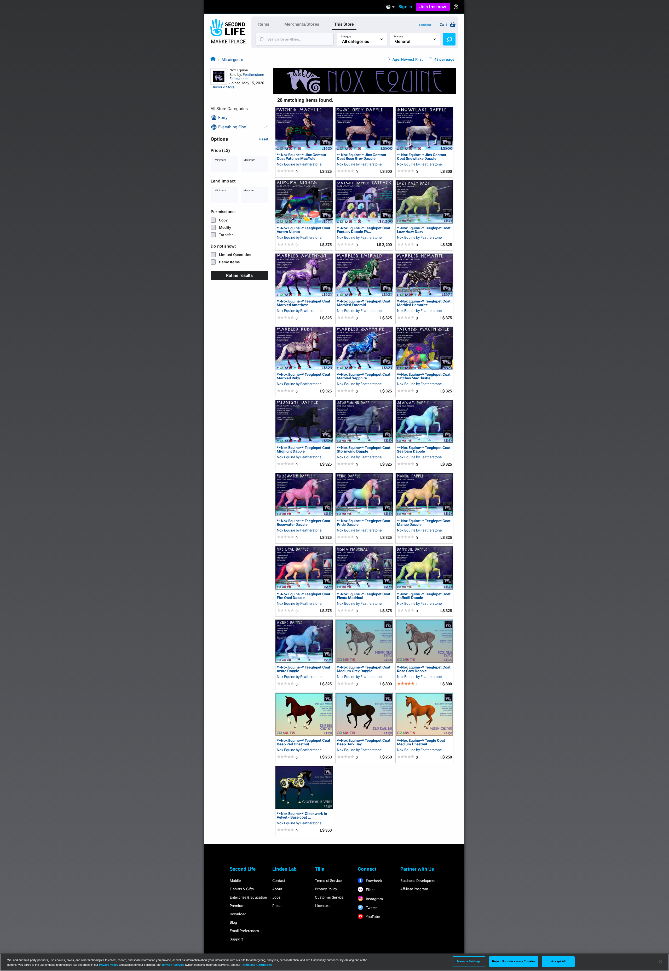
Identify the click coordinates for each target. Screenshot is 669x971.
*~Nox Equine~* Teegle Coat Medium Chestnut (421, 742)
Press (276, 906)
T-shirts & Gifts (242, 889)
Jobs (276, 897)
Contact (278, 880)
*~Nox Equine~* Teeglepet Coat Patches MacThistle (424, 376)
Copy (223, 220)
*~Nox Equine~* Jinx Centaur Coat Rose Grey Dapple (361, 156)
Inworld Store (223, 87)
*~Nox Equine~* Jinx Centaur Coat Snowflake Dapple (421, 156)
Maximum (249, 159)
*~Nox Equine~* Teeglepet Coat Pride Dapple (363, 522)
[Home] (213, 59)
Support (236, 939)
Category (346, 36)
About (277, 889)
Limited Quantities (235, 255)
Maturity (398, 36)
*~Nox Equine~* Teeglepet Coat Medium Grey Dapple (363, 668)
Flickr (370, 890)
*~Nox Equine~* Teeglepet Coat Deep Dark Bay (363, 742)
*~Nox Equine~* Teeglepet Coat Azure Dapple (303, 668)
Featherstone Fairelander (246, 76)
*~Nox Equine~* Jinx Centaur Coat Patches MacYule (301, 156)
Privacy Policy (326, 889)
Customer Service (329, 897)
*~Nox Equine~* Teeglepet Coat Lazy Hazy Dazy (424, 229)
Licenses (322, 906)
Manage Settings (469, 961)
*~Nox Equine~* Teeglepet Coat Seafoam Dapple (424, 449)
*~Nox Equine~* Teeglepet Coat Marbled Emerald (363, 302)
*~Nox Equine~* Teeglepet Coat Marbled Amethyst (303, 302)
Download (238, 914)
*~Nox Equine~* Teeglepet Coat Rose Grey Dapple (424, 668)
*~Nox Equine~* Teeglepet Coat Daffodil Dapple (424, 595)
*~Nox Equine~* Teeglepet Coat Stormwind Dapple (363, 449)
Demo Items (229, 262)
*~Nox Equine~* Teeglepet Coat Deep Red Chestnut (303, 742)
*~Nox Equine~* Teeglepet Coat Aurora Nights (303, 229)
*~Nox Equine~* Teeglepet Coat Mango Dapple (424, 522)
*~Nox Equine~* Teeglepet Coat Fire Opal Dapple (303, 595)
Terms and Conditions (256, 964)
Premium (237, 906)
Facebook (373, 881)
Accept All (558, 961)
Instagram (374, 899)
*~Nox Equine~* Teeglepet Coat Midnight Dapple (303, 449)
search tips (425, 24)
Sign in (405, 6)
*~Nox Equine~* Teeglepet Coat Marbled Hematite (424, 302)
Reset (263, 139)
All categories (232, 60)
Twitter (371, 908)
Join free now (432, 6)
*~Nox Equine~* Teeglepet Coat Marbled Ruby (303, 376)
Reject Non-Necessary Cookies (513, 961)
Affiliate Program (414, 889)
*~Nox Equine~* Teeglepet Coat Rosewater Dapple (303, 522)
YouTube (372, 917)
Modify (225, 227)
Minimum (220, 159)
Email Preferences (244, 931)
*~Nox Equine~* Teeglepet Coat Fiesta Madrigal (363, 595)
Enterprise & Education (248, 897)
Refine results (239, 275)
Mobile (235, 880)
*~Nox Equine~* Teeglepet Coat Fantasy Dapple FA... (363, 229)
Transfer (226, 235)
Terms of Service (328, 880)
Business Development (418, 880)
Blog (233, 922)
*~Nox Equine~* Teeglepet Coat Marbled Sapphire (363, 376)
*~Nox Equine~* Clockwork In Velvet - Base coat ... (302, 815)
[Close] (660, 962)
